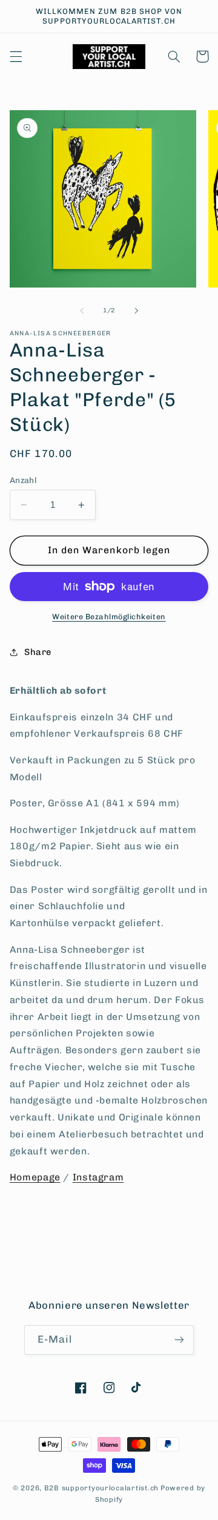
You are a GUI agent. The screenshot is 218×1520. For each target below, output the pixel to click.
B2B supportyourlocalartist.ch (101, 1488)
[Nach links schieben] (81, 310)
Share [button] (37, 651)
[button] (16, 56)
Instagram (98, 1177)
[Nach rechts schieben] (136, 310)
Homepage (35, 1177)
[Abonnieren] (179, 1340)
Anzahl (24, 480)
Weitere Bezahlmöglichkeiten (108, 616)
